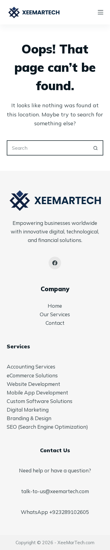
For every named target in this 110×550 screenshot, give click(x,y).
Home (55, 305)
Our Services (55, 314)
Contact (55, 323)
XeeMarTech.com (75, 542)
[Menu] (100, 12)
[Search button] (95, 148)
